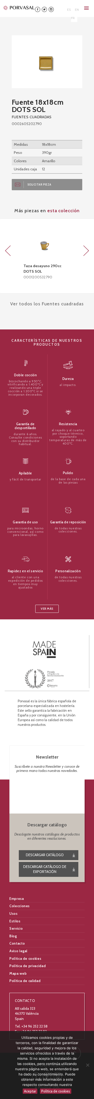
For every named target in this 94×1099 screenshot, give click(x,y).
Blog (13, 936)
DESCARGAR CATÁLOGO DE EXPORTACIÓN (44, 869)
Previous (8, 250)
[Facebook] (37, 9)
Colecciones (19, 906)
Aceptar (30, 1091)
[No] (87, 1065)
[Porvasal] (19, 7)
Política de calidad (24, 981)
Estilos (15, 921)
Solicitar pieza (39, 184)
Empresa (16, 898)
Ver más (47, 608)
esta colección (63, 210)
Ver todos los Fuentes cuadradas (47, 303)
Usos (13, 913)
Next (86, 250)
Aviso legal (18, 951)
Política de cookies (25, 958)
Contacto (17, 943)
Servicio (16, 928)
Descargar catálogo (45, 855)
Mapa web (18, 973)
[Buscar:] (58, 7)
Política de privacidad (27, 966)
